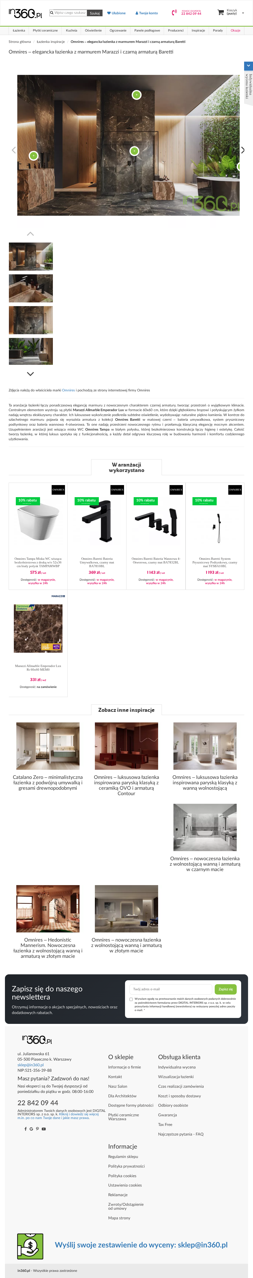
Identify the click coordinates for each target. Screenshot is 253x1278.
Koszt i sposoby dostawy (179, 1096)
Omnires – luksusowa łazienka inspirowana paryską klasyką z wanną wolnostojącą (205, 783)
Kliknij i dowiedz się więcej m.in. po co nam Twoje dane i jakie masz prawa (58, 1116)
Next (243, 149)
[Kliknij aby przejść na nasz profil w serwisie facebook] (25, 1129)
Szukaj (95, 13)
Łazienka (19, 30)
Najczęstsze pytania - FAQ (181, 1134)
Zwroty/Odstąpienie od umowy (126, 1206)
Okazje (235, 30)
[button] (58, 489)
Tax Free (165, 1125)
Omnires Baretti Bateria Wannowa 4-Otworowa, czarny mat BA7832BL (156, 560)
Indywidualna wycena (177, 1067)
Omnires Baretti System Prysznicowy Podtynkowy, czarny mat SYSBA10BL (214, 562)
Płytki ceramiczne (45, 30)
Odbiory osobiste (173, 1105)
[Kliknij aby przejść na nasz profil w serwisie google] (31, 1129)
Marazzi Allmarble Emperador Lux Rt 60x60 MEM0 (38, 667)
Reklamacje (117, 1195)
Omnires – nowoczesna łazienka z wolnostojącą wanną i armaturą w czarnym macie (205, 864)
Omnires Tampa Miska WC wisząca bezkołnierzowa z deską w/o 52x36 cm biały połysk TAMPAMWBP (38, 562)
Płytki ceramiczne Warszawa (123, 1117)
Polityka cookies (122, 1176)
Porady (218, 30)
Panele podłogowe (147, 30)
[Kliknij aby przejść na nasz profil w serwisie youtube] (44, 1129)
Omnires (69, 390)
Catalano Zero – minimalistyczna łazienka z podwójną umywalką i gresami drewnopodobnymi (48, 783)
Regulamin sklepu (123, 1157)
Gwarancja (167, 1115)
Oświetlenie (93, 30)
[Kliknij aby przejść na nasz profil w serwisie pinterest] (37, 1129)
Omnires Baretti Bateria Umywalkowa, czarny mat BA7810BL (97, 562)
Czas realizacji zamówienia (181, 1086)
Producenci (176, 30)
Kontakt (115, 1077)
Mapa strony (119, 1218)
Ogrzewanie (118, 30)
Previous (13, 149)
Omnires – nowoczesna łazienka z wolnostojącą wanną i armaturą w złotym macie (126, 945)
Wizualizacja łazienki (176, 1077)
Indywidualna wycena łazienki (249, 86)
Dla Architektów (122, 1096)
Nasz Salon (117, 1086)
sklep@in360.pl (31, 1065)
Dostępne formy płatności (130, 1105)
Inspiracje (198, 30)
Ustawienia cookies (125, 1185)
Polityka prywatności (126, 1166)
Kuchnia (71, 30)
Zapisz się (226, 989)
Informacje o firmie (124, 1067)
